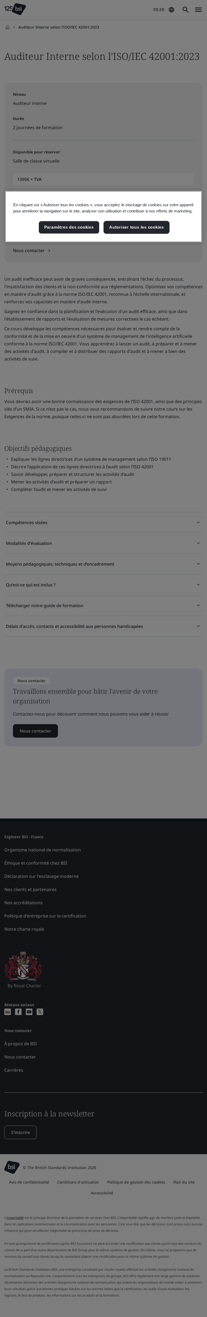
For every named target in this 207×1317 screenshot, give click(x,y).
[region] (103, 216)
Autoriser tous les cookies (136, 227)
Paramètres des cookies (69, 227)
